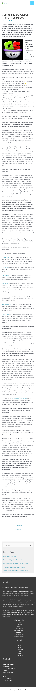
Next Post (18, 530)
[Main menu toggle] (32, 3)
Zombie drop (5, 257)
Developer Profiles (8, 21)
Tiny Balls (5, 267)
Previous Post (18, 525)
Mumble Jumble (6, 304)
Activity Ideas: (15, 570)
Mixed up (4, 296)
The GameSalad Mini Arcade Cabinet (14, 567)
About (19, 645)
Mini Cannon (5, 275)
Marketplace (19, 628)
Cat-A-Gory (5, 314)
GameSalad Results (19, 620)
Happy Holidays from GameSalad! (13, 560)
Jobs (19, 653)
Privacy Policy (19, 634)
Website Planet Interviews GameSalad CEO (16, 563)
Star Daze (5, 283)
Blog (19, 647)
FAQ (19, 622)
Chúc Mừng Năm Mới (9, 556)
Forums (19, 626)
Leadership (19, 649)
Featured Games (19, 630)
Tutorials (19, 624)
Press (19, 651)
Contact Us (19, 655)
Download (19, 632)
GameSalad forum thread (19, 398)
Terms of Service (19, 636)
